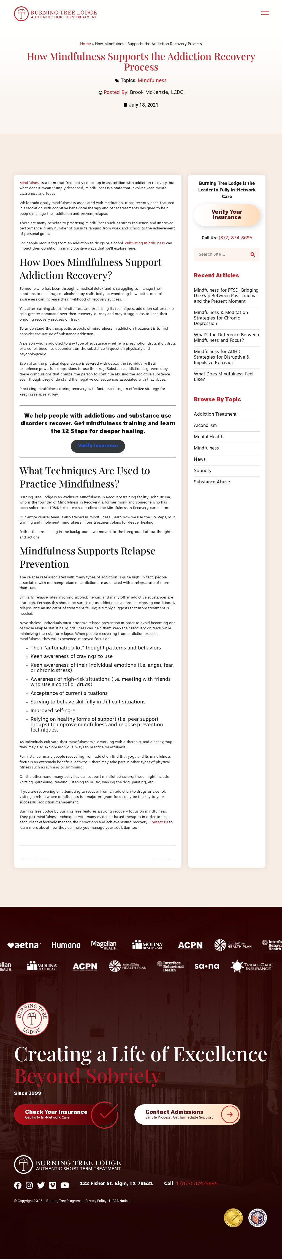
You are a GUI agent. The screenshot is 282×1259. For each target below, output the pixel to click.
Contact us (159, 822)
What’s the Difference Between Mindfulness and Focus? (226, 338)
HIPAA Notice (119, 1201)
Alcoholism (205, 426)
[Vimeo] (52, 1189)
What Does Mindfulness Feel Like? (223, 377)
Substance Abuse (212, 482)
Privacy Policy (96, 1201)
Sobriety (203, 471)
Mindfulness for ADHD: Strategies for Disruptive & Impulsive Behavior (222, 357)
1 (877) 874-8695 (197, 1184)
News (199, 459)
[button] (265, 14)
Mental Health (208, 437)
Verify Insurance (98, 446)
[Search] (253, 254)
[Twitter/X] (41, 1189)
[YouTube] (65, 1189)
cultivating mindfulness (145, 243)
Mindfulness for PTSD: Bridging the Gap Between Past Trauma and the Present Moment (226, 296)
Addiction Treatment (215, 414)
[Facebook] (17, 1189)
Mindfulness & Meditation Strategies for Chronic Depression (221, 318)
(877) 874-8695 (235, 238)
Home (85, 44)
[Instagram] (29, 1189)
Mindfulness (152, 80)
